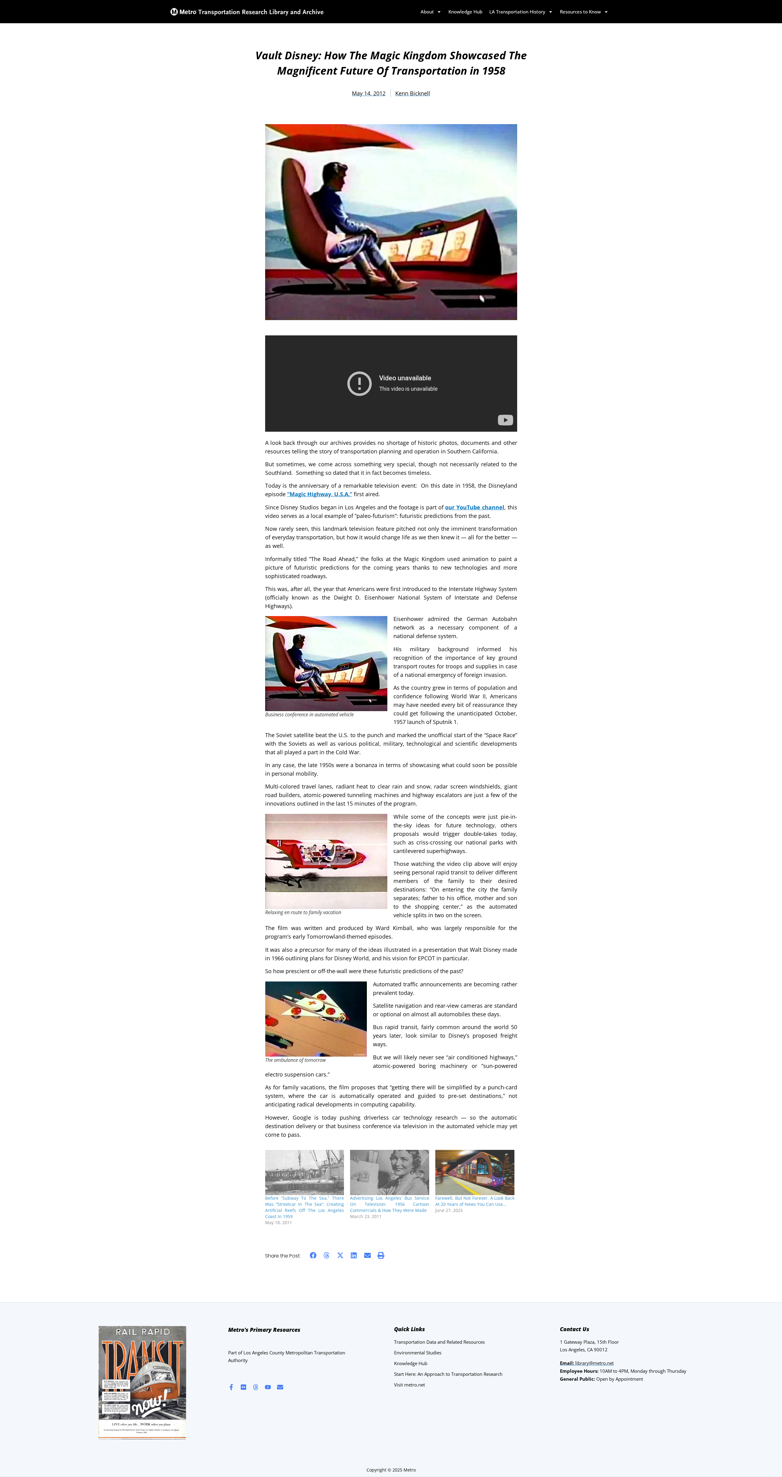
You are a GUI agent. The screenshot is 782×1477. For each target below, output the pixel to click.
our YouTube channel (474, 507)
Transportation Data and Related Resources (439, 1342)
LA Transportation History (517, 12)
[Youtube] (268, 1387)
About (427, 12)
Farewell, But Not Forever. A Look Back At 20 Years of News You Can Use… (474, 1201)
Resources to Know (580, 12)
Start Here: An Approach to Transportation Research (448, 1374)
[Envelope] (280, 1387)
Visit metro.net (409, 1385)
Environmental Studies (417, 1353)
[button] (313, 1255)
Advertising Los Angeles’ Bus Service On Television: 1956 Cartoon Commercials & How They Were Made (389, 1204)
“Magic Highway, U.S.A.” (319, 494)
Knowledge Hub (465, 12)
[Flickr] (243, 1387)
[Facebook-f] (231, 1387)
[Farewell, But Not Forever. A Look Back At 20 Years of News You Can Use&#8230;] (474, 1172)
